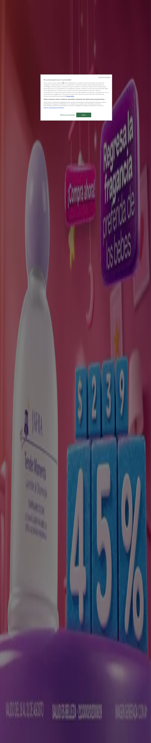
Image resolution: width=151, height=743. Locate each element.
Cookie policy (70, 96)
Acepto (84, 115)
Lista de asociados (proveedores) (54, 108)
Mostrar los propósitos (67, 115)
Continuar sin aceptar (104, 77)
